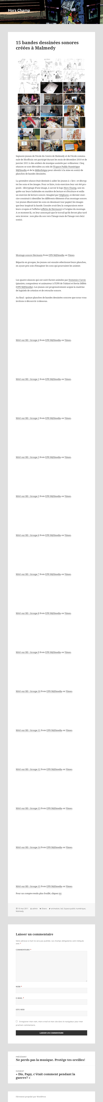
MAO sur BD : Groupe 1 (27, 379)
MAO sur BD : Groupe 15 (28, 886)
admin (35, 908)
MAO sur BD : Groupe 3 (27, 457)
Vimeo (71, 255)
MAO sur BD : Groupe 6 (27, 535)
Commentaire (23, 949)
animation (55, 908)
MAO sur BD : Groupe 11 (28, 730)
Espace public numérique (74, 908)
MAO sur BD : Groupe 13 (28, 808)
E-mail (20, 998)
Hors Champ (19, 10)
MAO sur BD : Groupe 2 (27, 418)
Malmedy (20, 911)
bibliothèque (41, 170)
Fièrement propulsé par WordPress (31, 1096)
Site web (20, 1009)
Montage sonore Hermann (29, 255)
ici (60, 893)
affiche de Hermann (51, 209)
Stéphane (64, 194)
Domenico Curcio (77, 279)
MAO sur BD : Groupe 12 (28, 769)
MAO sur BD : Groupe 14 (28, 847)
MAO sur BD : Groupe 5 (27, 496)
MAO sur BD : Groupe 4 (27, 340)
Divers (44, 908)
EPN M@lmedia (56, 255)
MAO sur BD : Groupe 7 (27, 574)
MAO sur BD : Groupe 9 (27, 652)
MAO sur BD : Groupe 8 (27, 613)
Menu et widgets (91, 15)
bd (62, 908)
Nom (19, 986)
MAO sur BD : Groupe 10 (28, 691)
